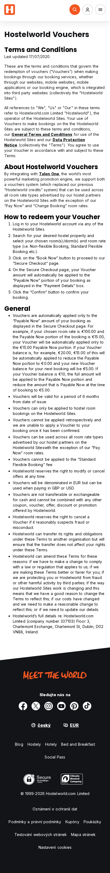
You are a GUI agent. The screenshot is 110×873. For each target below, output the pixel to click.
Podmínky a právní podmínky (35, 821)
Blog (19, 744)
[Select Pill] (74, 9)
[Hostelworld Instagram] (48, 706)
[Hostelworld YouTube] (61, 706)
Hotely (51, 744)
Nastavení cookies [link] (55, 847)
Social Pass (55, 757)
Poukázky (92, 821)
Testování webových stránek (40, 834)
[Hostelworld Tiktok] (87, 706)
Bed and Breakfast (78, 744)
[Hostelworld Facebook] (23, 706)
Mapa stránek (83, 834)
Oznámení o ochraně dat (55, 809)
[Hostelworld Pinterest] (74, 706)
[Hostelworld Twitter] (36, 706)
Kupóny (72, 821)
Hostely (34, 744)
